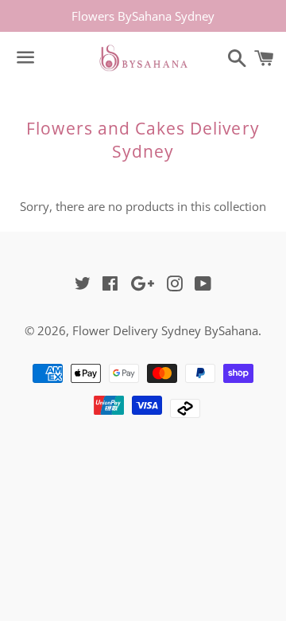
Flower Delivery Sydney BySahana (165, 330)
